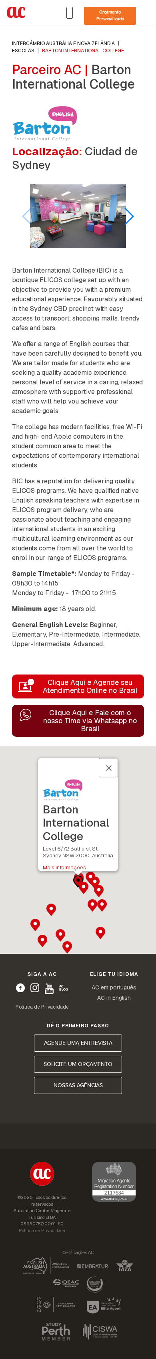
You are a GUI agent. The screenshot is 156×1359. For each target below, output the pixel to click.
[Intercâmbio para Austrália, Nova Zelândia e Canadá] (42, 1175)
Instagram (34, 987)
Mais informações (64, 867)
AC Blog (63, 987)
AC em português (114, 987)
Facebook (20, 987)
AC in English (114, 997)
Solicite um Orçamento (78, 1064)
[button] (128, 216)
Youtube (49, 988)
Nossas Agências (78, 1085)
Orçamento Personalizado (110, 16)
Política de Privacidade (42, 1007)
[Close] (108, 767)
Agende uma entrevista (78, 1043)
